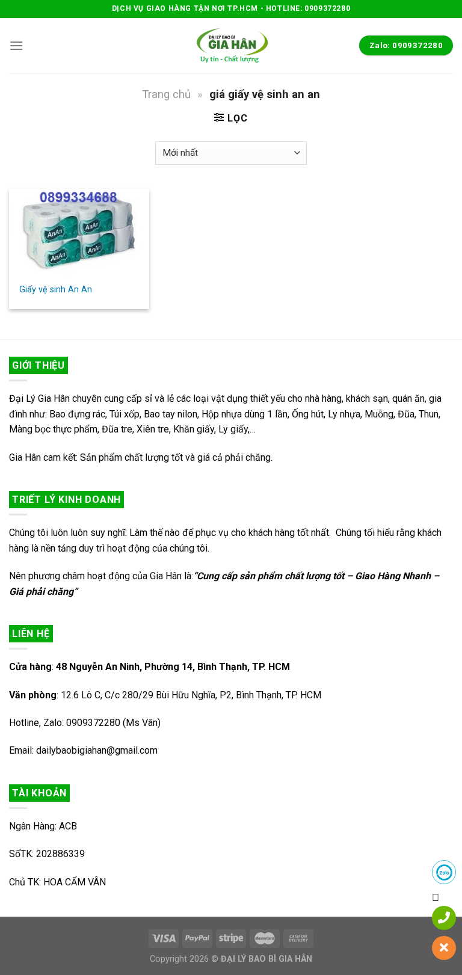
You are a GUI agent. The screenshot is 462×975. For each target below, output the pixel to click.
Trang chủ (166, 94)
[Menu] (16, 45)
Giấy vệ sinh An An (55, 290)
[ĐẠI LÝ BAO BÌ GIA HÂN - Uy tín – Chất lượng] (231, 45)
